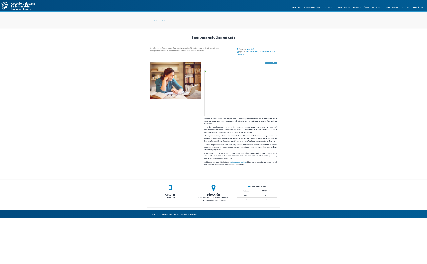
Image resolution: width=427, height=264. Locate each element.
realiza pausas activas (238, 162)
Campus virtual (391, 7)
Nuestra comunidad (312, 7)
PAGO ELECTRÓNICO (361, 7)
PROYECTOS (329, 7)
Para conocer (344, 7)
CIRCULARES (376, 7)
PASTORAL (406, 7)
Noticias (157, 21)
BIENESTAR (296, 7)
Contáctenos (419, 7)
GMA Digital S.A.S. (168, 214)
